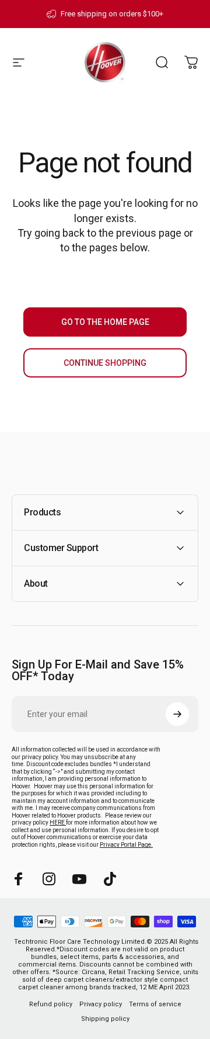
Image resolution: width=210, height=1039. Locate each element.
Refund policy (50, 1004)
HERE (58, 822)
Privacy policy (100, 1004)
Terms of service (155, 1004)
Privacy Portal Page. (126, 844)
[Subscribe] (177, 714)
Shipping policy (105, 1019)
